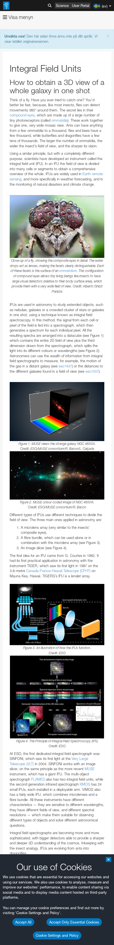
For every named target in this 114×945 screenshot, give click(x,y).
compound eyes (22, 115)
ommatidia (59, 120)
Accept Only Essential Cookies (74, 922)
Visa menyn (20, 17)
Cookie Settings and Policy (57, 935)
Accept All (23, 922)
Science (62, 5)
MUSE (90, 769)
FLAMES (38, 779)
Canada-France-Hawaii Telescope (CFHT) (58, 570)
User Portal (80, 5)
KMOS (85, 784)
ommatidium (68, 271)
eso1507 (92, 371)
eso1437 (65, 366)
